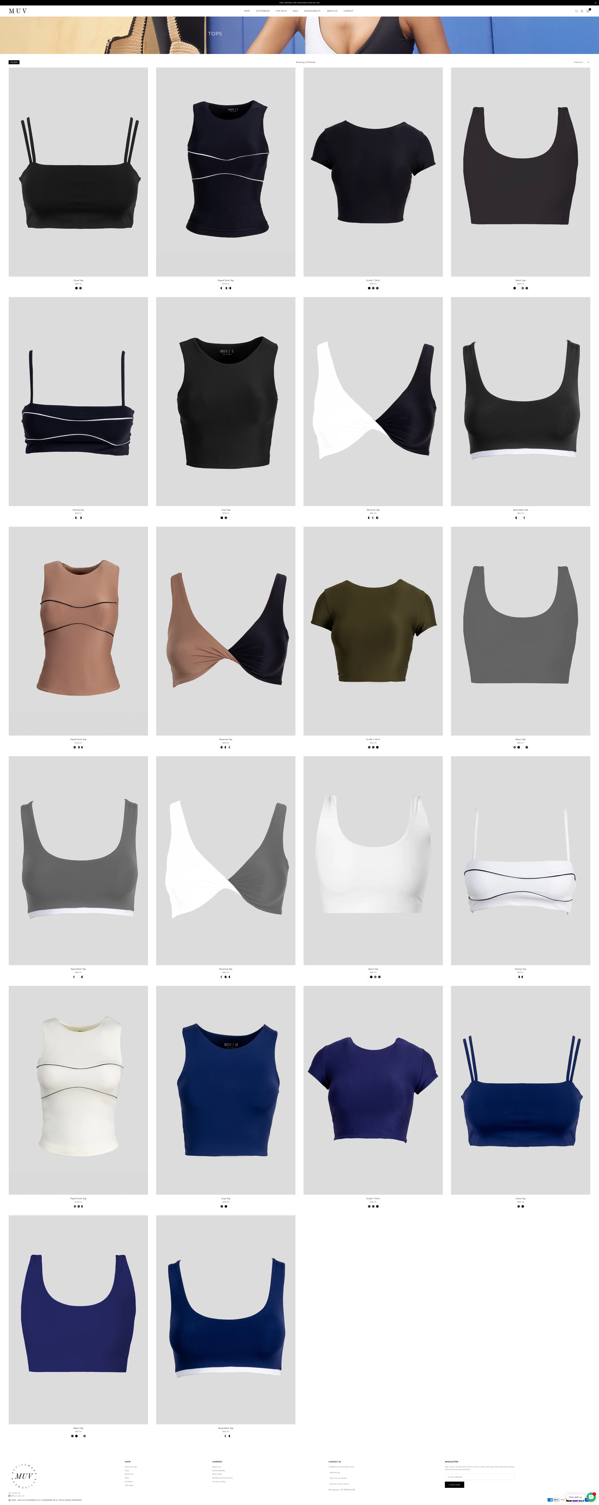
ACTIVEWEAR (263, 11)
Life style (129, 1485)
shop (247, 11)
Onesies (128, 1481)
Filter (14, 62)
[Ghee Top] (78, 172)
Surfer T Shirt (373, 280)
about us (332, 11)
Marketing (335, 1472)
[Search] (576, 11)
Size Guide (217, 1474)
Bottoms (129, 1474)
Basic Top (521, 280)
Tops (127, 1470)
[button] (587, 11)
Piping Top (78, 510)
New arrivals (131, 1467)
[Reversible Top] (520, 401)
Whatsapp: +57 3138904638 (342, 1489)
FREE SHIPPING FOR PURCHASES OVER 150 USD (299, 3)
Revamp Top (373, 510)
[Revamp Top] (373, 401)
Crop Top (225, 510)
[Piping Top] (78, 401)
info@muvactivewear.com (341, 1467)
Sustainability (312, 11)
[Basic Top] (520, 172)
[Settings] (582, 11)
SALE (295, 11)
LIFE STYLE (281, 11)
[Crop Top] (225, 401)
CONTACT (348, 11)
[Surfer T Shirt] (373, 172)
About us (216, 1467)
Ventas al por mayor (339, 1484)
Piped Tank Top (226, 280)
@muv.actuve (17, 1496)
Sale (127, 1478)
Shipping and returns (222, 1478)
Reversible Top (520, 510)
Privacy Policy (219, 1481)
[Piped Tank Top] (225, 172)
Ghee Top (78, 280)
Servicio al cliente (338, 1478)
